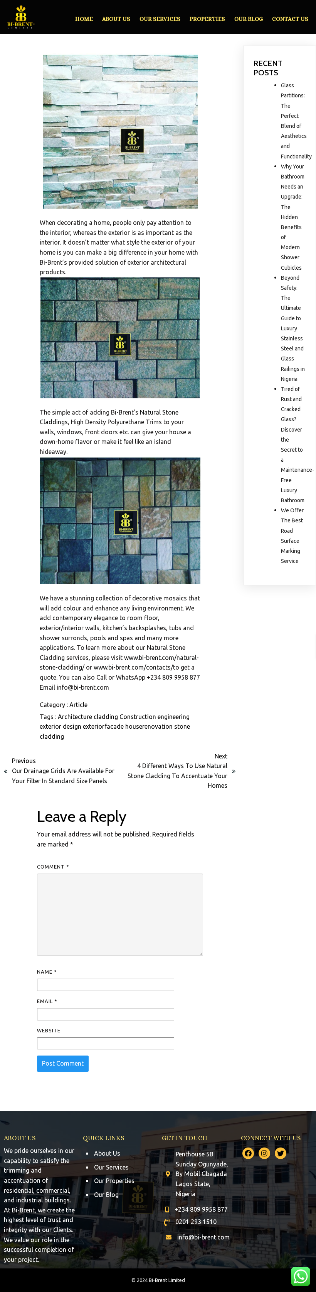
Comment (53, 866)
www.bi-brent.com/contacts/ (133, 667)
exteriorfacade (104, 726)
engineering (174, 716)
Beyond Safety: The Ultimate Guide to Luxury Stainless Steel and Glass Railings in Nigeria (293, 328)
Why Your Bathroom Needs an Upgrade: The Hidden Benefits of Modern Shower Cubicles (292, 217)
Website (49, 1030)
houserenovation (149, 726)
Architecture (76, 716)
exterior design (61, 726)
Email (47, 1001)
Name (47, 971)
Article (78, 704)
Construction (138, 716)
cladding (106, 716)
